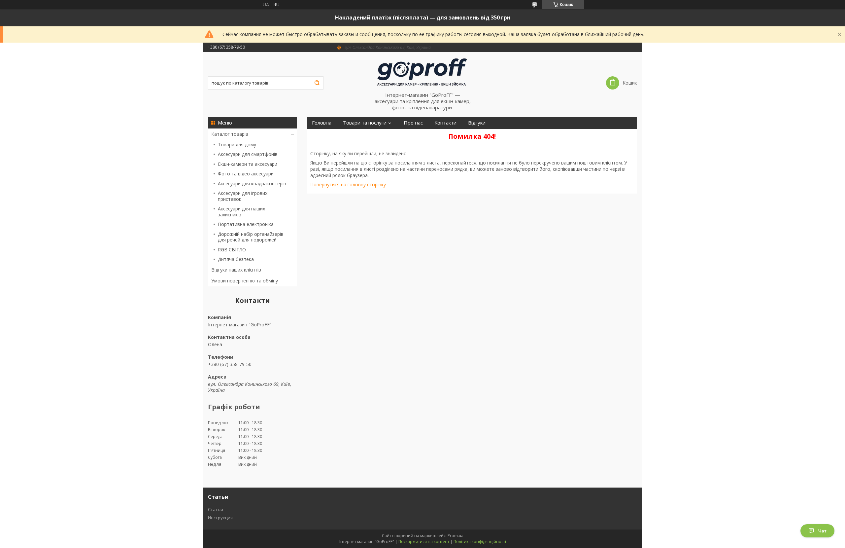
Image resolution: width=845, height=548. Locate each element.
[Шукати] (316, 83)
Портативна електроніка (246, 224)
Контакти (445, 122)
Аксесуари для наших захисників (241, 211)
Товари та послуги (365, 122)
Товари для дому (237, 144)
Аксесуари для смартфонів (248, 154)
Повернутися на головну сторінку (348, 184)
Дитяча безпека (236, 259)
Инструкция (220, 518)
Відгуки (477, 122)
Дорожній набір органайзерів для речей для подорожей (251, 237)
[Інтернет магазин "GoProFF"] (422, 72)
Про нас (413, 122)
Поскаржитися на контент (423, 541)
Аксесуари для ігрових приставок (242, 196)
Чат (822, 530)
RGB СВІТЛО (232, 249)
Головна (321, 122)
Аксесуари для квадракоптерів (252, 183)
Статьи (215, 509)
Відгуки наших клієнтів (236, 270)
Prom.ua (455, 535)
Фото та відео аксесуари (246, 173)
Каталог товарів (229, 134)
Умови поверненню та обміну (244, 280)
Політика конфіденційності (480, 541)
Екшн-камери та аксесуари (247, 164)
